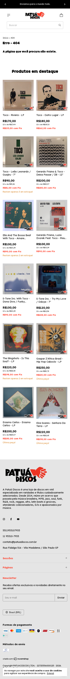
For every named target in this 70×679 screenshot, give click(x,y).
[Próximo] (64, 4)
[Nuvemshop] (16, 659)
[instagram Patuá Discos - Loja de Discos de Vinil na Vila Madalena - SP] (4, 519)
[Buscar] (59, 25)
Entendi (50, 673)
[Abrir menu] (9, 15)
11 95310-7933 (11, 536)
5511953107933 (11, 530)
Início (5, 38)
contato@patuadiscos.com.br (20, 542)
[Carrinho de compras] (61, 15)
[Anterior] (5, 4)
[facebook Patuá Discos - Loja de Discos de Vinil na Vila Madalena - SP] (11, 519)
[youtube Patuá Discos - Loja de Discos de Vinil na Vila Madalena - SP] (18, 519)
